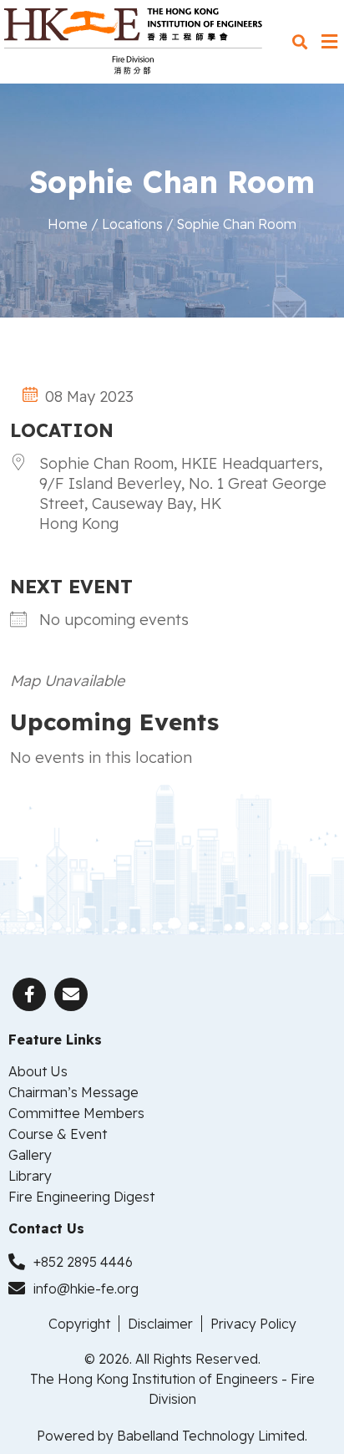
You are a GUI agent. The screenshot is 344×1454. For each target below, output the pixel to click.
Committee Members (76, 1113)
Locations (132, 224)
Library (30, 1175)
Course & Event (57, 1134)
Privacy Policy (253, 1323)
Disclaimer (160, 1323)
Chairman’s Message (73, 1092)
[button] (299, 42)
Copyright (79, 1323)
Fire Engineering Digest (81, 1196)
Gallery (30, 1154)
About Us (38, 1071)
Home (68, 224)
